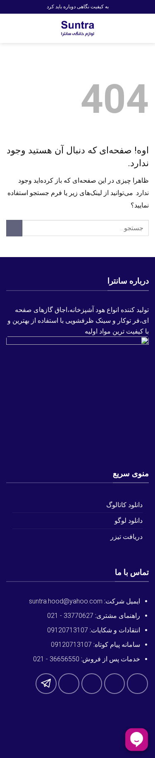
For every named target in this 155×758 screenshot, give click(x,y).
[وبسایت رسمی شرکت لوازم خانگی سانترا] (77, 28)
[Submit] (14, 228)
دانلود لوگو (128, 520)
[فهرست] (144, 28)
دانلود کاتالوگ (124, 505)
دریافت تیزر (126, 537)
